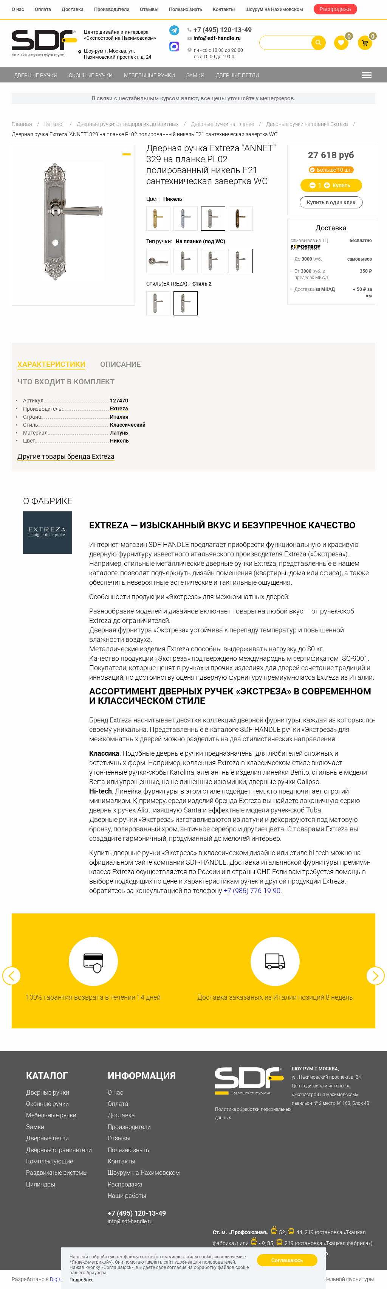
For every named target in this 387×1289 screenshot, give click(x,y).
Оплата (43, 9)
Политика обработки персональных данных (253, 1114)
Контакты (224, 9)
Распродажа (335, 9)
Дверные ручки (35, 75)
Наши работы (127, 1195)
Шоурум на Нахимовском (274, 9)
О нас (18, 9)
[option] (73, 221)
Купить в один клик (331, 202)
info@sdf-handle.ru (217, 38)
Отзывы (149, 9)
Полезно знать (185, 9)
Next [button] (375, 975)
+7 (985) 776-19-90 (252, 891)
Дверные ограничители (59, 1150)
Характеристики (51, 364)
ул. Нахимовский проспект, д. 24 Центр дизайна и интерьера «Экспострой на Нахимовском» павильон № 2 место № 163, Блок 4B (330, 1086)
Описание (120, 364)
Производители (111, 9)
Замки (195, 75)
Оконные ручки (91, 75)
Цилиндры (40, 1184)
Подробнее (81, 1280)
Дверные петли (237, 75)
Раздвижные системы (57, 1172)
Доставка (73, 9)
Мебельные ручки (149, 75)
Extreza (119, 408)
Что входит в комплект (66, 381)
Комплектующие (49, 1161)
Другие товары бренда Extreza (66, 456)
